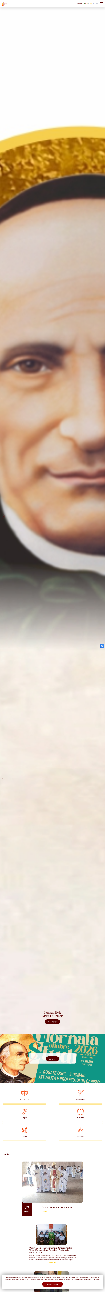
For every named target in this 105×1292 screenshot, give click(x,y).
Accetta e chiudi (52, 1284)
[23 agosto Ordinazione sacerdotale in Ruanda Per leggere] (52, 1162)
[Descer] (3, 777)
